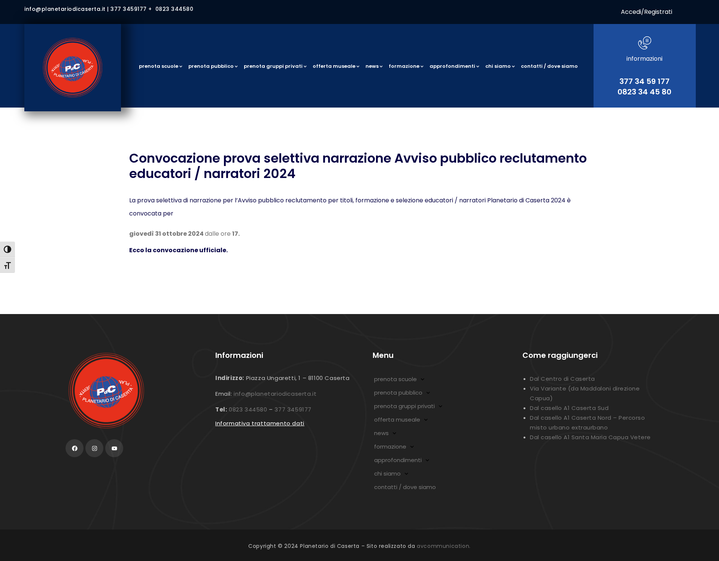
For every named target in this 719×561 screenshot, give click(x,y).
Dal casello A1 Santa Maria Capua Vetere (590, 437)
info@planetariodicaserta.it (275, 394)
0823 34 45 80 (644, 92)
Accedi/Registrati (646, 11)
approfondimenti (398, 460)
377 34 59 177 (644, 81)
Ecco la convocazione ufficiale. (178, 250)
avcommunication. (444, 546)
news (381, 433)
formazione (390, 446)
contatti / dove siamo (405, 487)
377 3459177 (293, 409)
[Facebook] (75, 448)
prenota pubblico (398, 392)
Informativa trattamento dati (259, 423)
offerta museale (397, 419)
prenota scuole (395, 379)
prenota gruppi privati (404, 406)
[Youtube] (114, 448)
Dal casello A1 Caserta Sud (569, 408)
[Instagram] (94, 448)
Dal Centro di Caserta (562, 379)
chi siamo (387, 473)
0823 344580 (248, 409)
